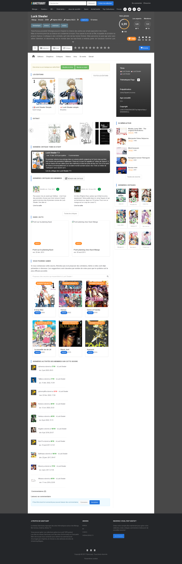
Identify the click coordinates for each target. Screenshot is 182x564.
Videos (68, 57)
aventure (55, 25)
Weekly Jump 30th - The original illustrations (137, 129)
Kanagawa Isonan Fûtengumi (139, 158)
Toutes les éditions (100, 76)
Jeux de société (74, 9)
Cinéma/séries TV (88, 535)
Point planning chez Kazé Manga (87, 250)
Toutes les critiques (70, 213)
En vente (83, 57)
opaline (63, 155)
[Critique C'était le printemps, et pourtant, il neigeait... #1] (146, 238)
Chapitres (49, 57)
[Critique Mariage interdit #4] (121, 238)
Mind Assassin (133, 148)
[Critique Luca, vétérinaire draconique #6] (121, 216)
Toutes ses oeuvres (133, 177)
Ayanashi (90, 349)
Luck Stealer (62, 366)
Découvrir (91, 3)
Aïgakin (40, 429)
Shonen (40, 20)
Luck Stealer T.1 (53, 153)
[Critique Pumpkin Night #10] (133, 195)
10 (91, 20)
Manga (34, 9)
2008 (47, 20)
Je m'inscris (119, 536)
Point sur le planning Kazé (43, 250)
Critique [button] (68, 48)
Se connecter (137, 3)
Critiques (59, 57)
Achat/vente (95, 9)
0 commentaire (73, 155)
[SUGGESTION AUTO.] (44, 299)
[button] (35, 48)
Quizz (86, 9)
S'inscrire (147, 3)
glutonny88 (42, 391)
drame (46, 25)
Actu (75, 57)
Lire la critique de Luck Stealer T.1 (58, 171)
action (64, 25)
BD (52, 9)
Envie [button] (57, 48)
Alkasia (40, 478)
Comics (44, 9)
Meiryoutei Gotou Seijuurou (138, 138)
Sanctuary (89, 554)
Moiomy (41, 466)
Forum (119, 9)
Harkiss (40, 416)
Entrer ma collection (105, 3)
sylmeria (41, 366)
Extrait (91, 57)
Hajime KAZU (57, 20)
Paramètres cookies (91, 558)
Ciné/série (60, 9)
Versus (63, 310)
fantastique (36, 25)
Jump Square (124, 92)
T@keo (40, 379)
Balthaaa (41, 454)
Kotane (40, 404)
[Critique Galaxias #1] (133, 217)
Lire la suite (37, 205)
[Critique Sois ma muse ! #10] (146, 217)
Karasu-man (132, 167)
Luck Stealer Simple (43, 107)
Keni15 (40, 441)
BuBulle (83, 189)
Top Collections (108, 9)
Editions (40, 57)
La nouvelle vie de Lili (42, 349)
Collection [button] (45, 48)
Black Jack (65, 349)
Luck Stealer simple (70, 107)
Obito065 (42, 189)
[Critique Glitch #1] (121, 195)
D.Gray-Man (38, 310)
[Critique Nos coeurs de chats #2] (133, 238)
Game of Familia (93, 310)
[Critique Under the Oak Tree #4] (146, 195)
